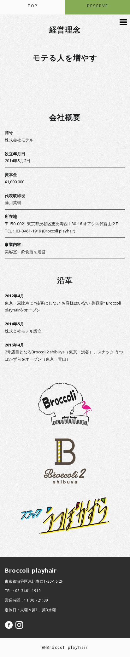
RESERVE (97, 6)
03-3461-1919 (28, 590)
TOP (32, 6)
